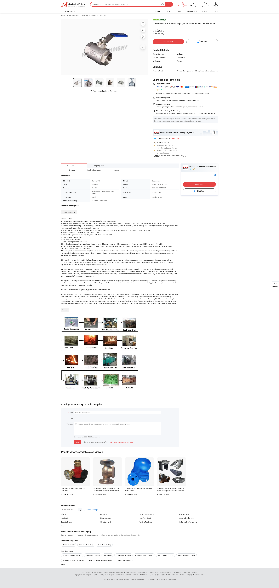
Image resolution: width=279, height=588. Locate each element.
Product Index (177, 572)
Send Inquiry (168, 42)
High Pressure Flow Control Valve (100, 560)
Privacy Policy (172, 579)
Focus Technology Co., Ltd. (125, 579)
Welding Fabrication (146, 522)
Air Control (107, 555)
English (88, 575)
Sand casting (183, 514)
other (63, 514)
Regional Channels (165, 572)
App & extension (191, 11)
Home (63, 15)
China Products (96, 572)
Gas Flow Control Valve (165, 555)
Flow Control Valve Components (73, 560)
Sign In (156, 156)
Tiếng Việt (189, 575)
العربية (151, 575)
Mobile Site (187, 572)
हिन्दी (169, 575)
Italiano (128, 575)
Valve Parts (94, 15)
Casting (102, 514)
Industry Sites (153, 572)
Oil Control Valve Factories (144, 555)
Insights (194, 572)
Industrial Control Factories (72, 555)
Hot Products (86, 572)
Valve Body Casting (104, 545)
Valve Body (103, 15)
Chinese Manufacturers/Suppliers (113, 572)
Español (95, 575)
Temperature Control (93, 555)
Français (111, 575)
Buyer (168, 11)
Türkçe (182, 575)
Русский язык (120, 575)
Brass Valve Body (69, 545)
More (63, 564)
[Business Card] (215, 175)
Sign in (216, 6)
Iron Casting (65, 518)
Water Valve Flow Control (186, 555)
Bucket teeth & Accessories (188, 522)
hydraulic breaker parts (186, 518)
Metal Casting (105, 518)
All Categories (68, 11)
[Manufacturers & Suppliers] (73, 4)
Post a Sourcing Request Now (121, 442)
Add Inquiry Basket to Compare (105, 91)
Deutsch (135, 575)
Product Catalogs (92, 510)
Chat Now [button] (203, 42)
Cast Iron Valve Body (86, 545)
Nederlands (143, 575)
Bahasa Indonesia (200, 575)
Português (103, 575)
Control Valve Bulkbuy (123, 560)
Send (77, 442)
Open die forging (66, 522)
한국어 (157, 575)
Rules (216, 11)
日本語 (163, 575)
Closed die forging (106, 522)
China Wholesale (131, 572)
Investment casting (146, 514)
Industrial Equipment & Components (77, 15)
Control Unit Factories (123, 555)
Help (179, 11)
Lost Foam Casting (146, 518)
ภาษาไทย (175, 575)
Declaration (162, 579)
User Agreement (151, 579)
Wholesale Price (142, 572)
